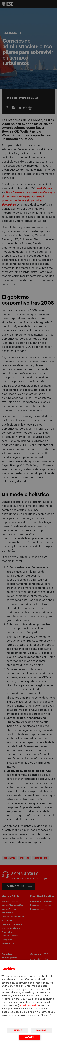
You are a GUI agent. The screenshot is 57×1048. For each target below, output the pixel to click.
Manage (41, 1030)
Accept (29, 1037)
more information (29, 1005)
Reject (18, 1030)
